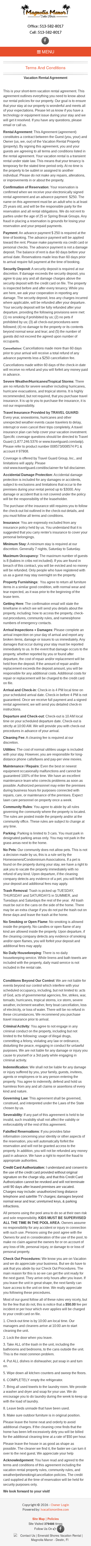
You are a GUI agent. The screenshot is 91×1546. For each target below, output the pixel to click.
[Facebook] (45, 40)
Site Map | (39, 1519)
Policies (53, 1519)
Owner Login (60, 1505)
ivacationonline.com (54, 1509)
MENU (47, 51)
